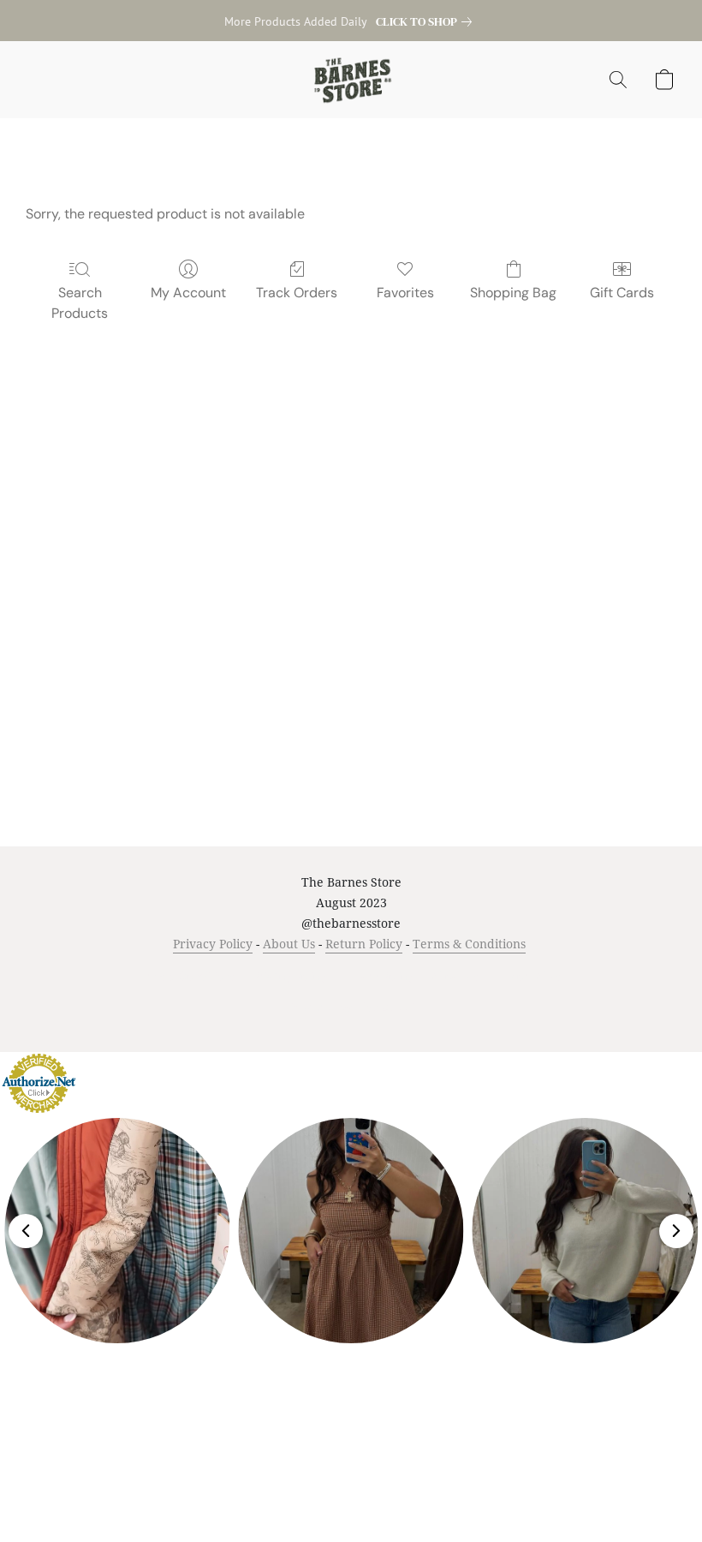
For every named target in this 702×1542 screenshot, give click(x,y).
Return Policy (363, 943)
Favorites (405, 293)
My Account (188, 293)
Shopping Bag (513, 293)
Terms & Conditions (469, 943)
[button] (351, 80)
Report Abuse (532, 976)
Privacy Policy (213, 943)
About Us (289, 943)
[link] (427, 21)
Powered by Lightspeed (351, 1006)
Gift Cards (622, 293)
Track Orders (296, 293)
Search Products (79, 303)
